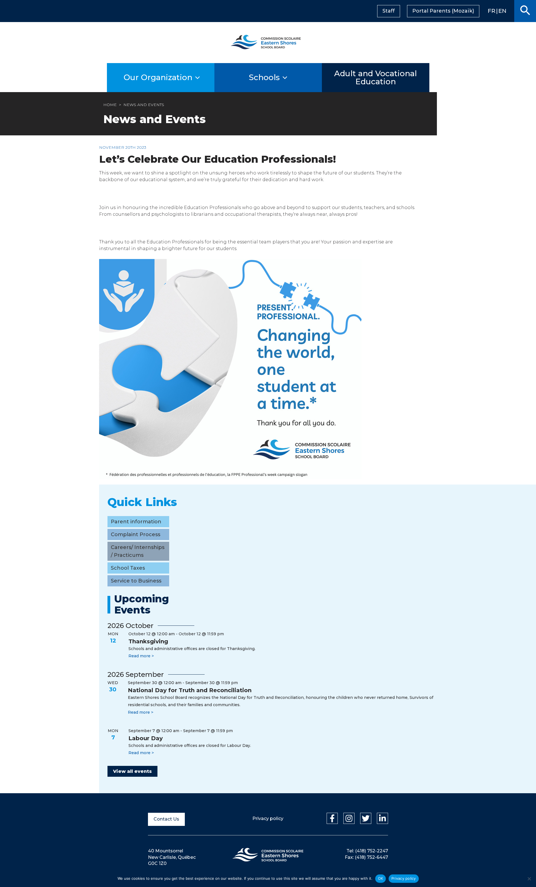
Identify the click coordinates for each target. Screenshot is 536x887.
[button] (525, 11)
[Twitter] (365, 818)
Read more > (141, 655)
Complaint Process (135, 534)
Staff (388, 11)
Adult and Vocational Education (375, 77)
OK (380, 878)
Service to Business (136, 581)
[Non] (529, 878)
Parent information (136, 522)
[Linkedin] (382, 818)
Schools (264, 77)
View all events (132, 771)
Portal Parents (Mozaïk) (443, 11)
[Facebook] (332, 818)
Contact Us (166, 819)
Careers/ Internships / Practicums (137, 551)
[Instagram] (349, 818)
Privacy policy (267, 818)
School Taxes (128, 568)
